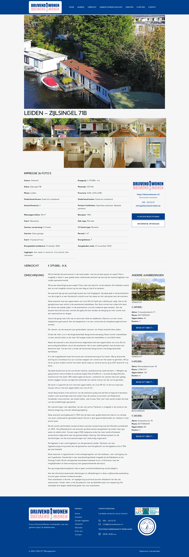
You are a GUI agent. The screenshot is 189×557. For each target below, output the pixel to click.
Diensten (129, 7)
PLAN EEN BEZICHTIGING (148, 216)
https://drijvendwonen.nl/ (148, 194)
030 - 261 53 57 (148, 202)
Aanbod (80, 7)
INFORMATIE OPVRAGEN (148, 224)
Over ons (141, 7)
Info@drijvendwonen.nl (148, 206)
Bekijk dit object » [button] (144, 328)
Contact (152, 7)
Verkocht (92, 7)
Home (71, 7)
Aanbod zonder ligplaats (111, 7)
